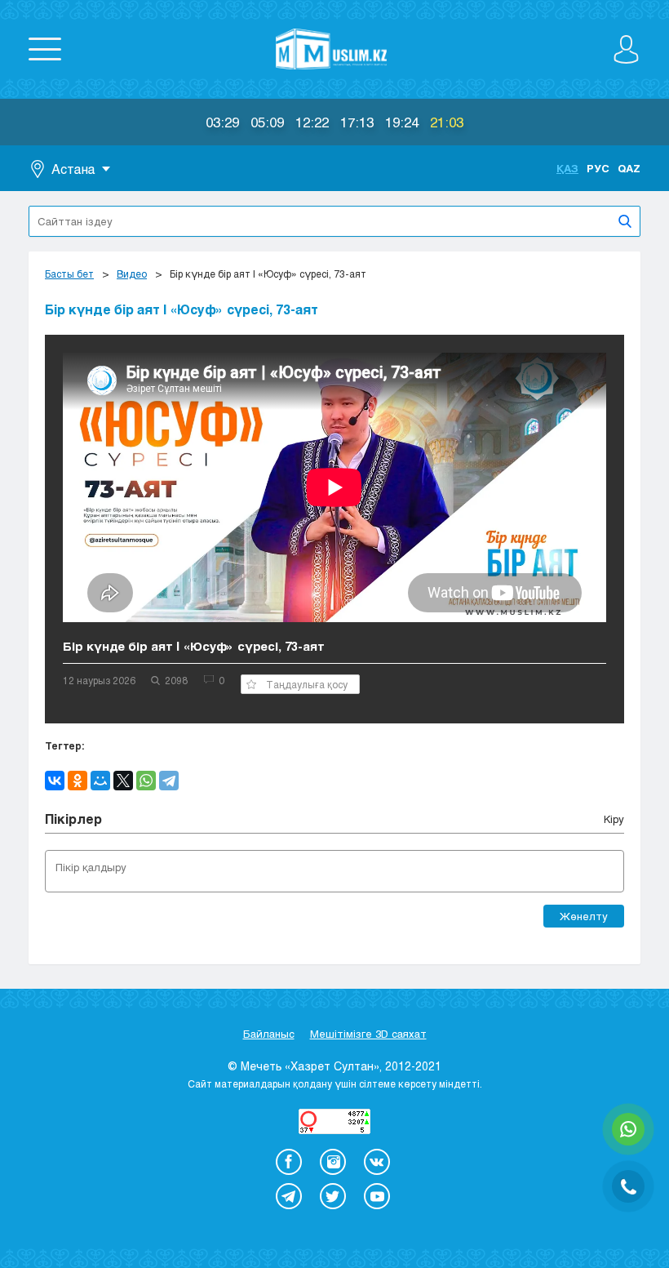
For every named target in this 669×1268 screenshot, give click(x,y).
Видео (132, 273)
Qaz (629, 168)
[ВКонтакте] (54, 780)
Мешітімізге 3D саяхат (368, 1033)
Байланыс (269, 1033)
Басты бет (69, 273)
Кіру (614, 818)
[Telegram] (169, 780)
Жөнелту (584, 916)
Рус (598, 168)
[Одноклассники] (77, 780)
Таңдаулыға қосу (307, 684)
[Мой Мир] (100, 780)
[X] (123, 780)
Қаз (567, 168)
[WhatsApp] (146, 780)
